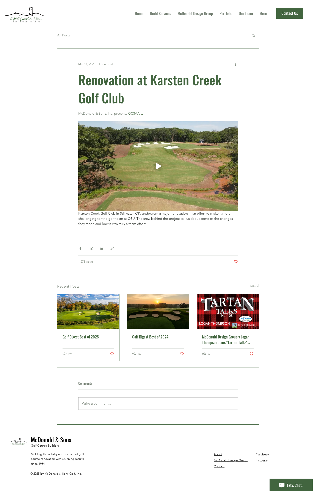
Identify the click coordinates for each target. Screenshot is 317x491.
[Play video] (158, 166)
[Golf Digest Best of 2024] (158, 311)
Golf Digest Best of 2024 (150, 337)
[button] (253, 35)
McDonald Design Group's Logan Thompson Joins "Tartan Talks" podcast (226, 339)
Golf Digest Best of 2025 (81, 337)
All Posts (63, 35)
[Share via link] (112, 248)
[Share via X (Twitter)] (91, 248)
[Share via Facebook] (80, 248)
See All (254, 286)
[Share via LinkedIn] (101, 248)
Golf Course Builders (45, 445)
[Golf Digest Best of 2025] (88, 311)
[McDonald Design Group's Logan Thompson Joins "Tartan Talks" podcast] (228, 311)
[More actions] (235, 64)
